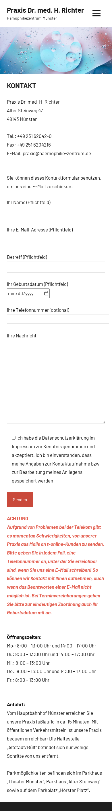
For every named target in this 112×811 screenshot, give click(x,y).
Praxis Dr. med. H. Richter (45, 10)
